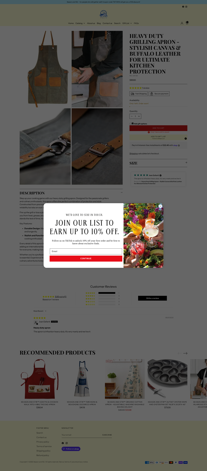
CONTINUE (86, 259)
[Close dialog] (160, 206)
